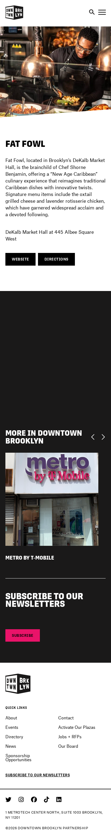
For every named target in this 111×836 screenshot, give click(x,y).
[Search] (92, 12)
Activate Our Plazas (76, 727)
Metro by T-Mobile (29, 558)
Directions (56, 259)
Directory (14, 737)
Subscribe (22, 635)
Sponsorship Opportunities (18, 757)
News (10, 746)
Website (20, 259)
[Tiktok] (47, 799)
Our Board (68, 746)
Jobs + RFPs (70, 737)
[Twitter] (9, 799)
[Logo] (14, 19)
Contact (66, 718)
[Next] (103, 436)
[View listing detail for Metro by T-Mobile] (51, 498)
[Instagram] (22, 799)
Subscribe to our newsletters (37, 775)
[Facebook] (35, 799)
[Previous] (94, 436)
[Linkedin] (58, 799)
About (11, 718)
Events (11, 727)
